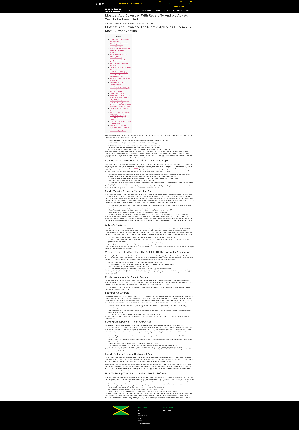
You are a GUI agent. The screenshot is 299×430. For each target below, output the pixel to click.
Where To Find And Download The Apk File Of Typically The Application (120, 50)
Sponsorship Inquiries (181, 10)
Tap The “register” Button (117, 93)
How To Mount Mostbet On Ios (119, 75)
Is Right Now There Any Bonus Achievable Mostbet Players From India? (119, 127)
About (158, 10)
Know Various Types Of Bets (118, 131)
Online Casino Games (116, 47)
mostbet (136, 168)
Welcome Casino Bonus (116, 76)
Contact (167, 10)
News (136, 10)
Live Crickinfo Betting (116, 86)
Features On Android (116, 58)
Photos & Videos (147, 10)
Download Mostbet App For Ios (119, 73)
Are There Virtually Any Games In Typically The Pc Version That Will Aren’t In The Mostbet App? (119, 114)
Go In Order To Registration (118, 71)
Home (129, 10)
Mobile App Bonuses (116, 91)
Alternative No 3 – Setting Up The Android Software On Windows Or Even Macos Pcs (120, 97)
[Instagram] (96, 3)
